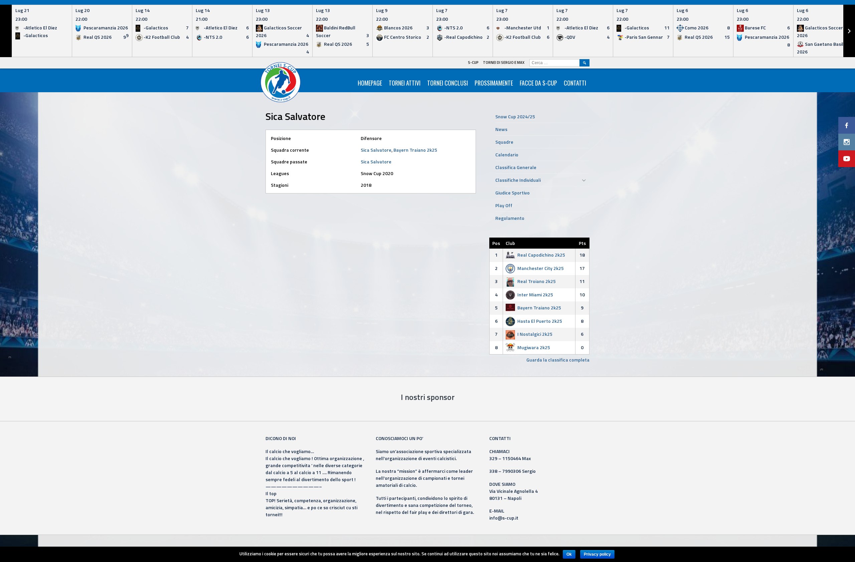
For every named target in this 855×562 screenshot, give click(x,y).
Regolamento (509, 218)
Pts (582, 243)
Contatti (575, 83)
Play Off (503, 205)
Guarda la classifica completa (557, 359)
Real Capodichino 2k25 (541, 254)
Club (510, 243)
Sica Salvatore (376, 149)
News (501, 129)
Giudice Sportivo (512, 192)
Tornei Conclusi (447, 83)
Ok (569, 554)
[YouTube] (846, 158)
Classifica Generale (515, 167)
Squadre (504, 141)
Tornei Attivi (404, 83)
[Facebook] (846, 125)
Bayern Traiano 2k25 (415, 149)
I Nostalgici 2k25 (534, 333)
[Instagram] (846, 142)
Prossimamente (494, 83)
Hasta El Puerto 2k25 (539, 320)
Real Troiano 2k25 (536, 281)
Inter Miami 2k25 (535, 294)
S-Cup (473, 62)
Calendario (506, 154)
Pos (496, 243)
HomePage (370, 83)
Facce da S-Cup (538, 83)
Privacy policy (597, 554)
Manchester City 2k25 (540, 268)
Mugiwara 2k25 (533, 347)
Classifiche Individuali (518, 179)
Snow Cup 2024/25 (515, 116)
